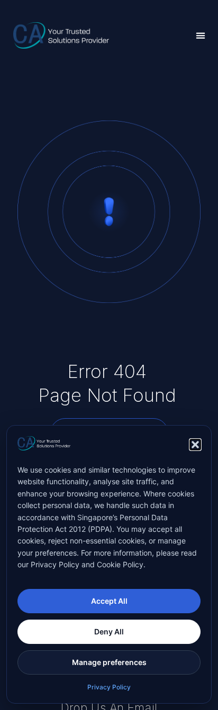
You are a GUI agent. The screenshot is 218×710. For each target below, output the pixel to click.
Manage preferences (109, 662)
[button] (195, 444)
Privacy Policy (109, 687)
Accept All (109, 600)
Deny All (109, 631)
